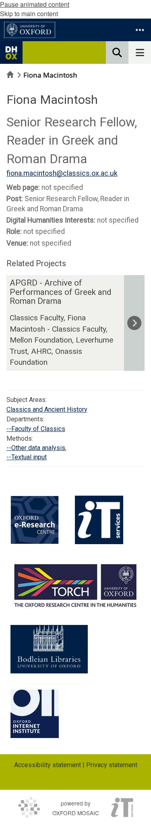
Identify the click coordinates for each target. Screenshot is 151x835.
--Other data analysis (35, 448)
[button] (139, 30)
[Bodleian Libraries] (49, 649)
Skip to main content (29, 13)
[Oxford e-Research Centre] (34, 520)
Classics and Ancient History (46, 409)
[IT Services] (99, 520)
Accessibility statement (47, 765)
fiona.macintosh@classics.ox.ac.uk (62, 173)
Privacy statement (111, 765)
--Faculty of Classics (35, 429)
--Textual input (26, 457)
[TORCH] (75, 584)
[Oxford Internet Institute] (34, 714)
